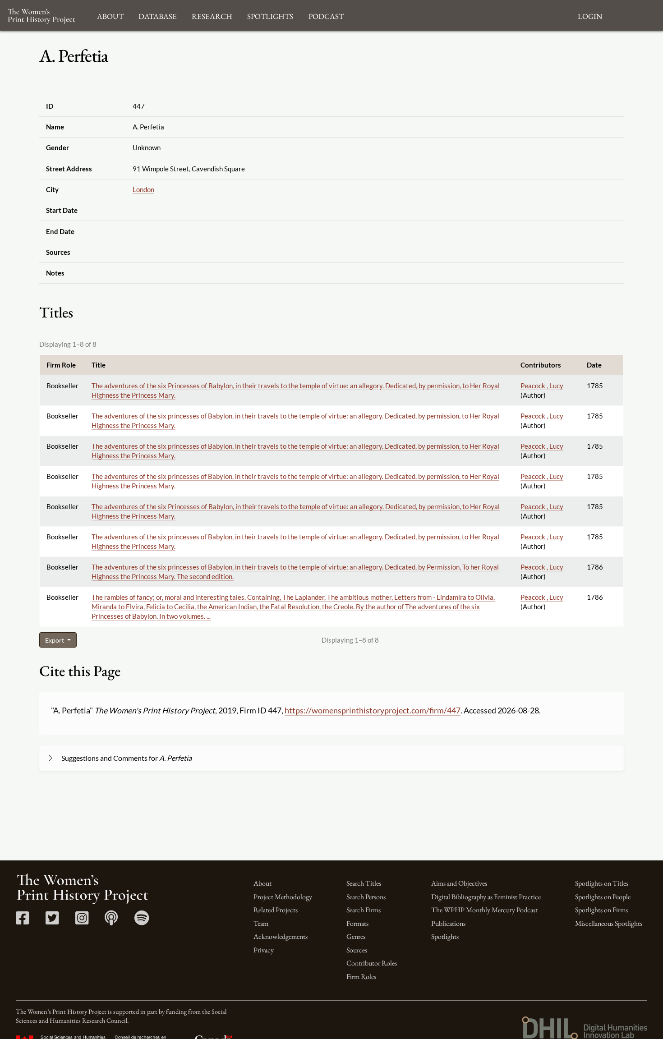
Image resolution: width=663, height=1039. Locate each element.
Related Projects (275, 910)
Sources (356, 950)
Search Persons (366, 896)
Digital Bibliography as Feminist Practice (486, 896)
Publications (448, 923)
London (143, 189)
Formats (357, 923)
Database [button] (157, 15)
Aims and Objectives (459, 883)
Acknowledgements (280, 936)
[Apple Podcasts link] (111, 921)
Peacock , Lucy (541, 386)
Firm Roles (361, 976)
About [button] (110, 15)
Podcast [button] (326, 15)
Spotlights (445, 936)
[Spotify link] (141, 921)
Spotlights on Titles (601, 883)
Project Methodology (282, 896)
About (262, 883)
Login (590, 15)
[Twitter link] (52, 921)
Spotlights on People (603, 896)
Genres (355, 936)
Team (260, 923)
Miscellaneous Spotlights (608, 923)
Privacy (263, 950)
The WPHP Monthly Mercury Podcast (484, 910)
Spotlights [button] (270, 15)
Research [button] (212, 15)
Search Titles (363, 883)
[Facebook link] (22, 921)
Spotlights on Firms (601, 910)
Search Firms (363, 910)
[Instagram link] (81, 921)
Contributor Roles (371, 963)
